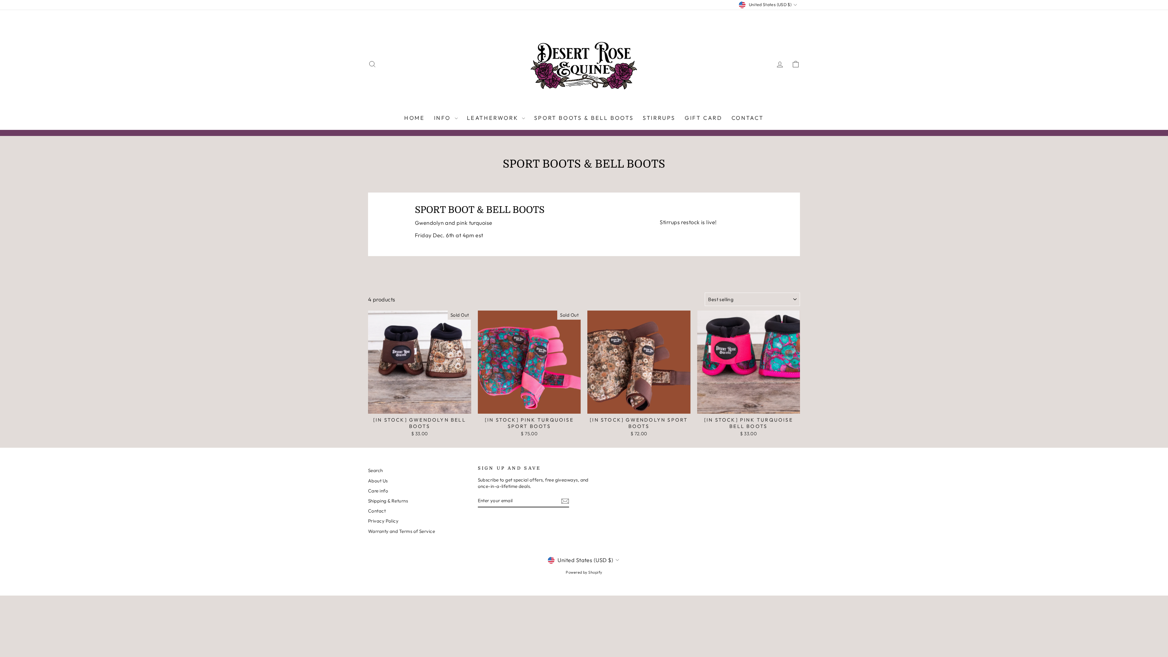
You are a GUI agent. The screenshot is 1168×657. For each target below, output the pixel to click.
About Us (378, 481)
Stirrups (659, 117)
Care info (378, 491)
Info (443, 117)
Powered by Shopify (584, 572)
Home (414, 117)
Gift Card (703, 117)
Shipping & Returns (388, 501)
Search (375, 470)
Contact (748, 117)
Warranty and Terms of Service (401, 531)
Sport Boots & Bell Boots (584, 117)
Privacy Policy (383, 521)
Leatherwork (493, 117)
